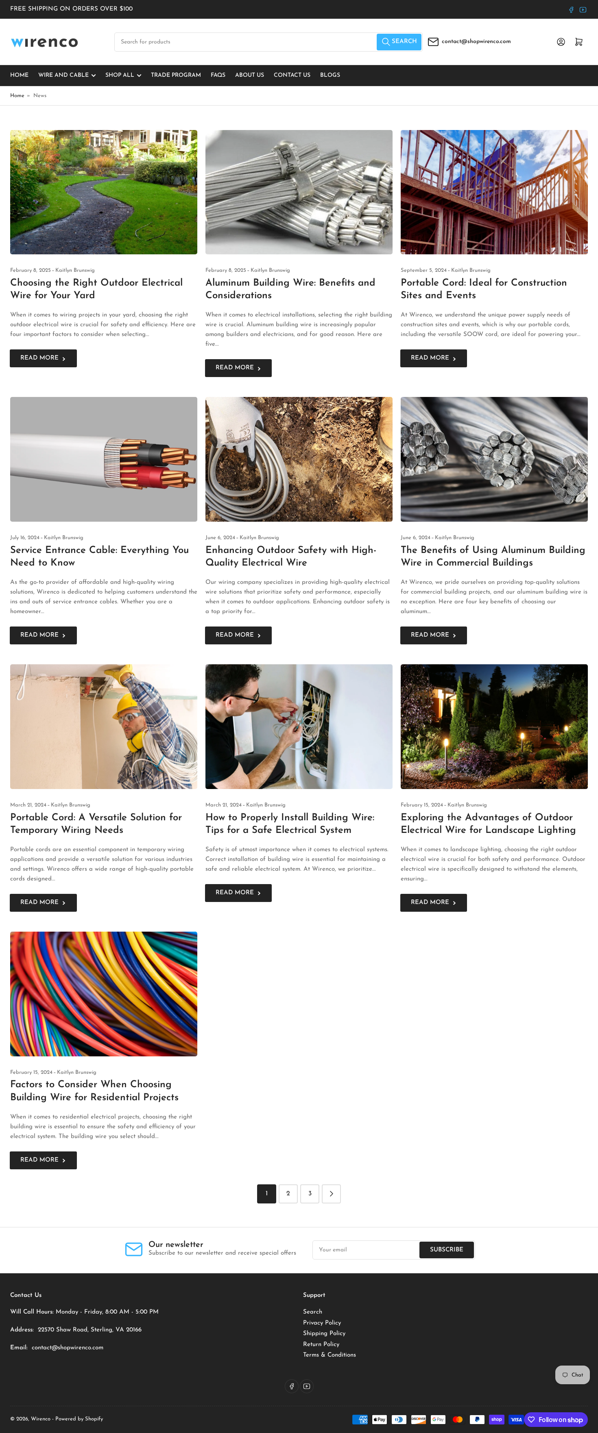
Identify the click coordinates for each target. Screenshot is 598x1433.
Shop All (119, 75)
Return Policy (321, 1345)
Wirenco (40, 1419)
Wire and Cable (63, 75)
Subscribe (446, 1250)
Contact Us (292, 75)
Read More (39, 358)
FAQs (218, 75)
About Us (249, 75)
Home (19, 75)
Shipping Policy (324, 1334)
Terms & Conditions (329, 1355)
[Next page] (331, 1194)
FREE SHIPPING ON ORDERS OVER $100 (71, 9)
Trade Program (176, 75)
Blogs (330, 75)
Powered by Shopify (79, 1419)
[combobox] (268, 42)
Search (312, 1312)
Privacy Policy (322, 1323)
